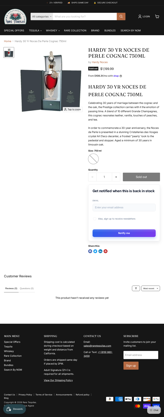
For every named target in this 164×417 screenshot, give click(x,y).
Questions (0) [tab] (27, 288)
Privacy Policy (25, 394)
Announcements (64, 394)
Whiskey (52, 30)
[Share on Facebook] (90, 251)
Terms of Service (44, 394)
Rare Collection (75, 30)
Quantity (93, 169)
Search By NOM (131, 30)
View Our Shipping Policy (58, 380)
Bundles (110, 30)
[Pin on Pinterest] (105, 251)
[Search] (121, 16)
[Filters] (136, 288)
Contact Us (9, 394)
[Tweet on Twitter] (95, 251)
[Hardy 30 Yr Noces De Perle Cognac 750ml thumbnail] (9, 52)
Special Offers (14, 30)
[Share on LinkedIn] (100, 251)
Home (7, 41)
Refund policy (82, 394)
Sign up (131, 365)
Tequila (34, 30)
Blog (6, 398)
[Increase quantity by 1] (116, 177)
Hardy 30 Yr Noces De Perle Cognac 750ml (118, 53)
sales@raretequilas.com (97, 345)
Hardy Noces (100, 62)
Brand (95, 30)
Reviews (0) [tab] (11, 288)
